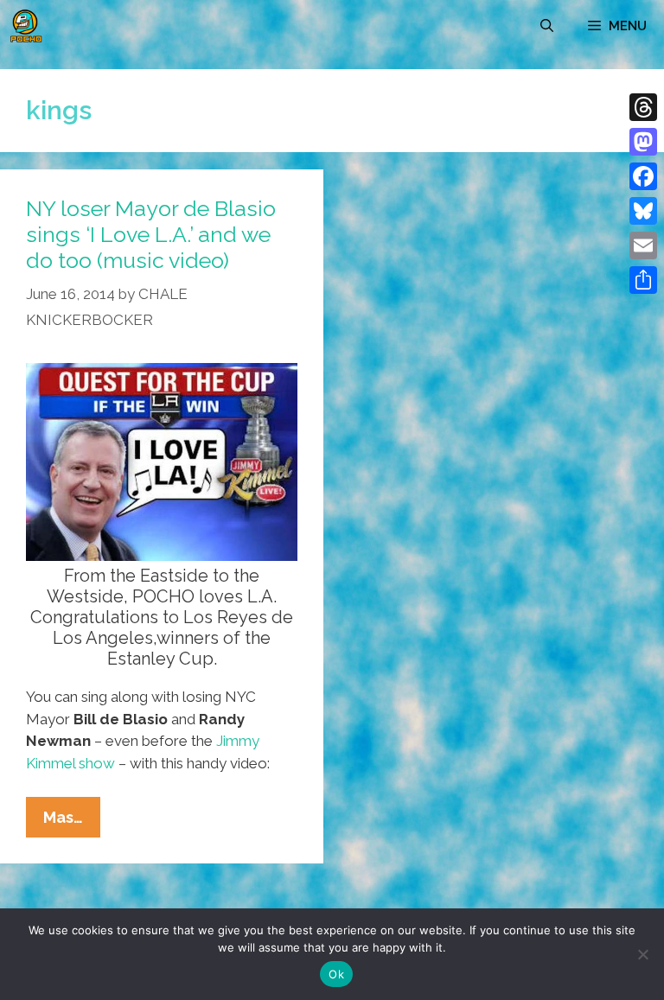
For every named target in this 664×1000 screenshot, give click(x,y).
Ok (336, 974)
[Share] (643, 280)
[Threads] (643, 107)
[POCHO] (26, 26)
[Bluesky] (643, 211)
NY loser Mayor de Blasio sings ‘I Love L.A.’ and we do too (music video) (151, 234)
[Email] (643, 245)
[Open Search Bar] (547, 26)
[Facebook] (643, 176)
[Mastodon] (643, 141)
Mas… (71, 822)
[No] (642, 954)
